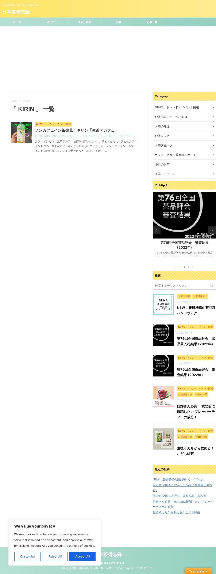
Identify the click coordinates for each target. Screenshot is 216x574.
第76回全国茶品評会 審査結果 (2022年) (180, 496)
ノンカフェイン (88, 136)
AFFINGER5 (146, 568)
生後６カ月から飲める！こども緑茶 (176, 512)
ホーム (17, 22)
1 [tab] (176, 267)
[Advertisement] (108, 58)
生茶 (128, 136)
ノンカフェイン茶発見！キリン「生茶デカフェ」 (77, 130)
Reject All (55, 556)
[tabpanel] (184, 227)
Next (212, 230)
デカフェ (71, 136)
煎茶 (121, 136)
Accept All (82, 556)
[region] (54, 542)
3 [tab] (184, 267)
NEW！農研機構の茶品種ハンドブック (178, 479)
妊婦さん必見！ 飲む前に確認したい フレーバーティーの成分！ (196, 411)
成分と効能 (84, 22)
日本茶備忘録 (16, 12)
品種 (118, 22)
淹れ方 (51, 22)
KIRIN (61, 136)
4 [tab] (188, 267)
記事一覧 (152, 22)
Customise (27, 556)
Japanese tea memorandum (108, 562)
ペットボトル (108, 136)
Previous (157, 230)
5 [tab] (193, 267)
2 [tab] (180, 267)
